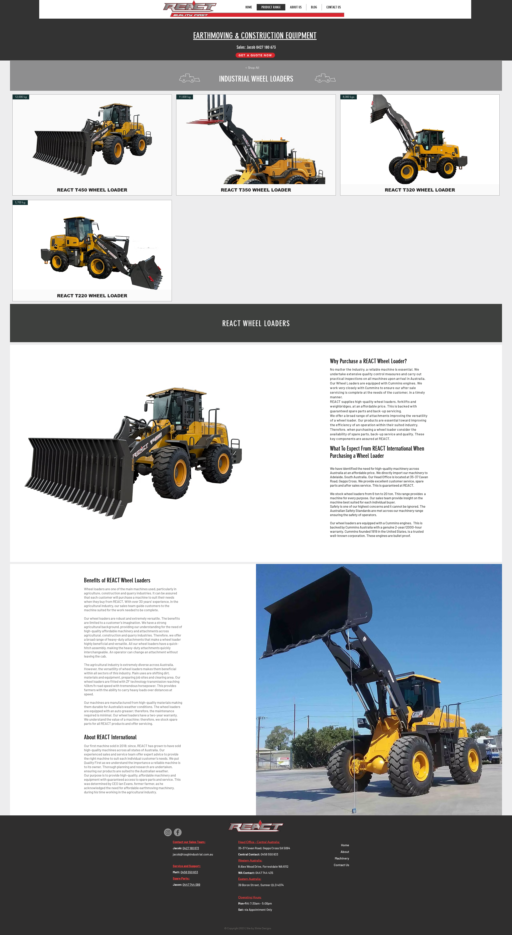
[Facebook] (178, 832)
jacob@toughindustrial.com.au (193, 854)
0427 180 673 (191, 848)
